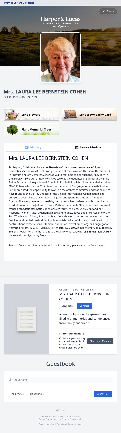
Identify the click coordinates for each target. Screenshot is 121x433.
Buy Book (84, 305)
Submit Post (103, 393)
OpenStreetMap (64, 424)
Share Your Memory (100, 341)
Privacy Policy (52, 419)
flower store (98, 245)
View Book (67, 305)
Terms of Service (69, 419)
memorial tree (49, 245)
